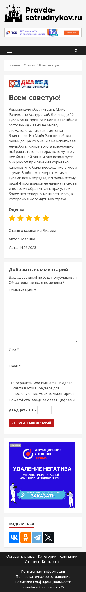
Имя (14, 349)
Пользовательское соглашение (43, 576)
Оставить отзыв (20, 556)
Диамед (49, 230)
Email (15, 366)
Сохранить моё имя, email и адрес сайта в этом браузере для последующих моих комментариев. (44, 388)
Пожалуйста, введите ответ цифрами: (42, 400)
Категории (47, 556)
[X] (48, 537)
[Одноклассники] (25, 537)
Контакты (50, 561)
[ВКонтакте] (14, 537)
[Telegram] (37, 537)
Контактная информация (43, 571)
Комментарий (22, 290)
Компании (68, 556)
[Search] (76, 51)
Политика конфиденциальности (43, 581)
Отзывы (32, 561)
